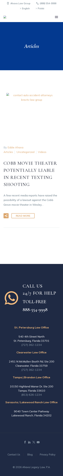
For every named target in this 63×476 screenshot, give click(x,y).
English (26, 8)
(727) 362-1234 (31, 344)
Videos (42, 152)
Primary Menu (56, 17)
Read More (23, 215)
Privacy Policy (47, 454)
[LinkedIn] (29, 442)
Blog (30, 454)
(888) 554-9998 (48, 3)
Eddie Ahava (15, 147)
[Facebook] (25, 442)
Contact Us (14, 454)
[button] (6, 215)
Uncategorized (25, 152)
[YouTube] (38, 442)
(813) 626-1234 (31, 394)
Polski (41, 8)
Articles (8, 152)
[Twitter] (33, 442)
